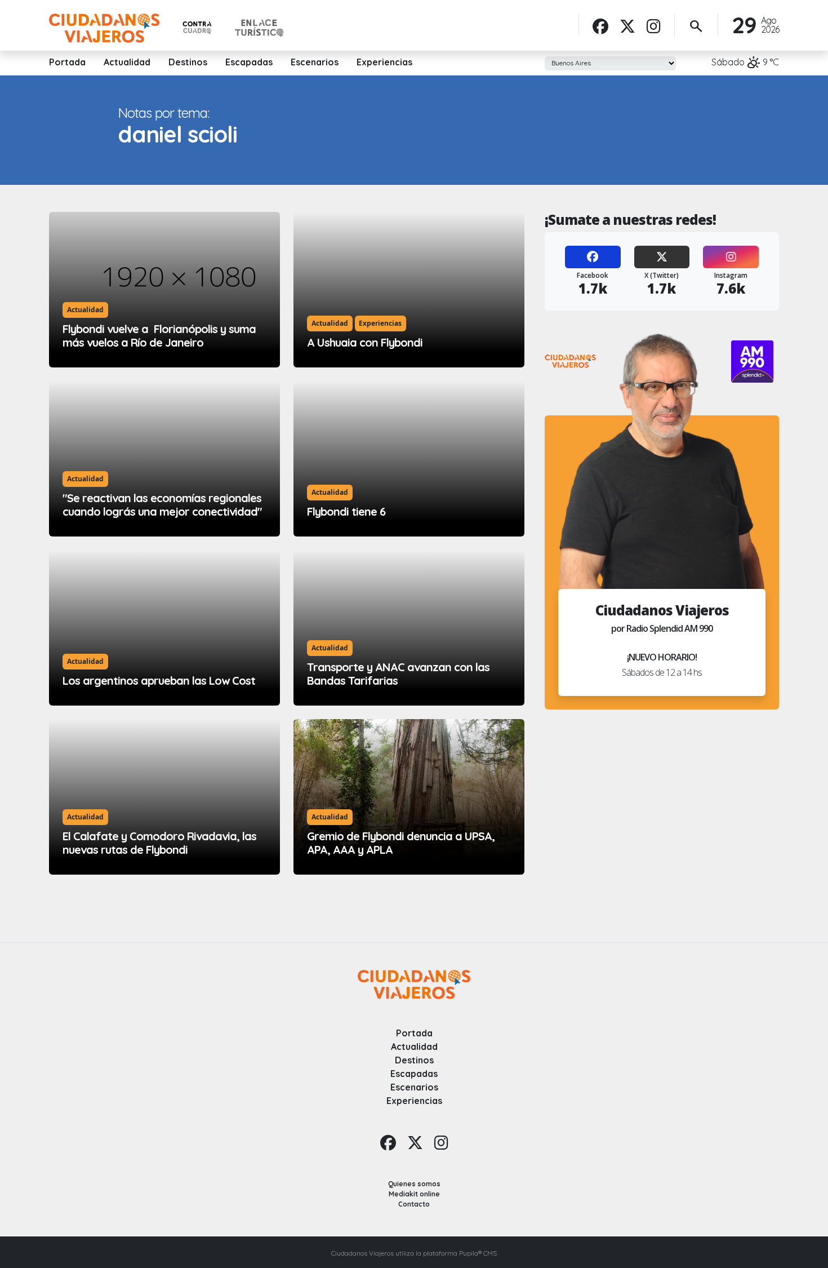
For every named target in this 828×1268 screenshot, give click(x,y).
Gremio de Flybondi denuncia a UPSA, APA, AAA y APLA (401, 843)
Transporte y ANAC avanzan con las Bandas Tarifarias (398, 674)
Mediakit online (414, 1194)
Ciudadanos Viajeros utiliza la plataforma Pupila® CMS (414, 1253)
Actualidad (127, 62)
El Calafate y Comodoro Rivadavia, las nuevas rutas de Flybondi (159, 843)
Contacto (414, 1204)
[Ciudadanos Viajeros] (104, 28)
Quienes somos (414, 1184)
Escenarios (315, 62)
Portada (67, 62)
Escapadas (249, 62)
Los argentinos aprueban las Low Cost (159, 680)
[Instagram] (654, 26)
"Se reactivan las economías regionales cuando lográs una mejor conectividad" (162, 504)
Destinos (187, 62)
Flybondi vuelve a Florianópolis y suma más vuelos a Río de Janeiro (159, 335)
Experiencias (384, 62)
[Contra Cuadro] (197, 27)
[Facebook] (600, 26)
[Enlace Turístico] (259, 28)
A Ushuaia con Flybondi (364, 342)
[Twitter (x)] (627, 26)
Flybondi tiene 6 (346, 511)
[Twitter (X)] (662, 257)
